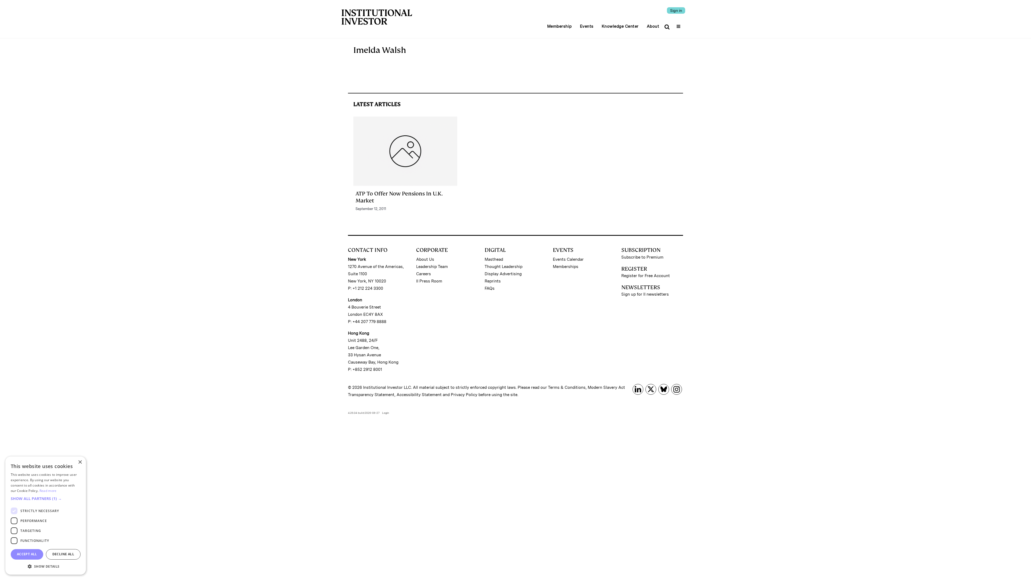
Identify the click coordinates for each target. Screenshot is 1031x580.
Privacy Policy (464, 394)
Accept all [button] (27, 554)
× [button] (80, 462)
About (653, 26)
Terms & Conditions (567, 387)
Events (587, 26)
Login (385, 412)
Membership (559, 26)
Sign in (676, 10)
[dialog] (45, 515)
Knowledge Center (620, 26)
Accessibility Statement (419, 394)
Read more (48, 490)
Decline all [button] (63, 554)
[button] (46, 498)
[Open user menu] (679, 24)
